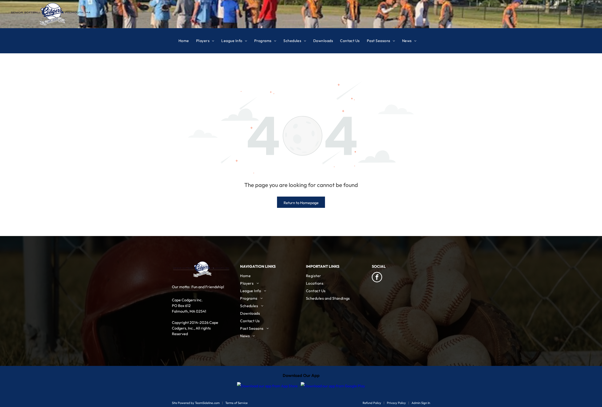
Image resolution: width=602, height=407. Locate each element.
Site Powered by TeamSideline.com (196, 403)
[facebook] (377, 277)
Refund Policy (372, 403)
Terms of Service (236, 403)
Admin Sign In (421, 403)
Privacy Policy (396, 403)
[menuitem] (187, 41)
